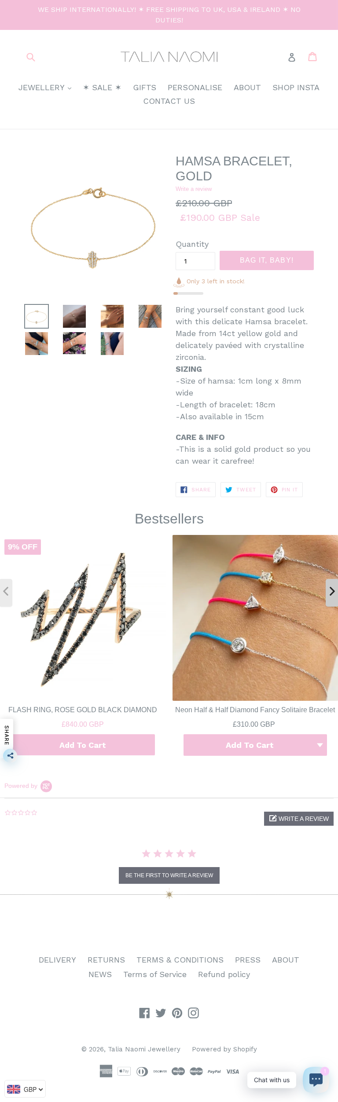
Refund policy (224, 974)
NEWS (100, 974)
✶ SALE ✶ (102, 87)
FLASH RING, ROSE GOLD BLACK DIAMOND (82, 709)
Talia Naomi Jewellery (144, 1049)
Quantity (192, 244)
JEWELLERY (47, 87)
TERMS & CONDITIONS (180, 959)
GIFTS (144, 87)
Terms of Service (155, 974)
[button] (299, 819)
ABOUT (247, 87)
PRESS (248, 959)
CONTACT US (169, 101)
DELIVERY (57, 959)
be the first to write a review (169, 875)
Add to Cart (82, 744)
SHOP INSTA (296, 87)
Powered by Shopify (224, 1049)
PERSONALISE (195, 87)
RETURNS (106, 959)
